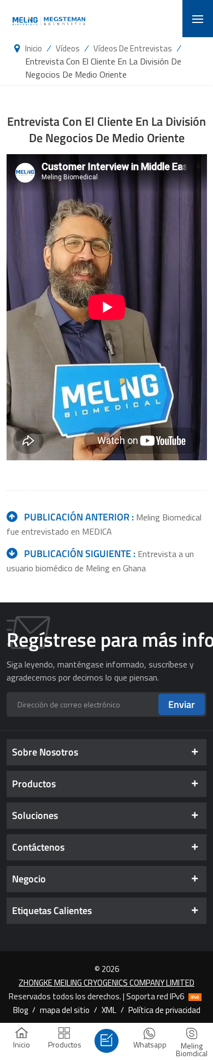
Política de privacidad (164, 1009)
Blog (20, 1009)
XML (109, 1009)
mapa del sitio (65, 1009)
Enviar (181, 704)
